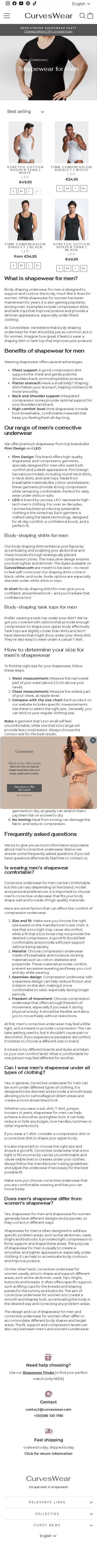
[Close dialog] (93, 740)
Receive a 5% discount (24, 788)
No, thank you (24, 795)
